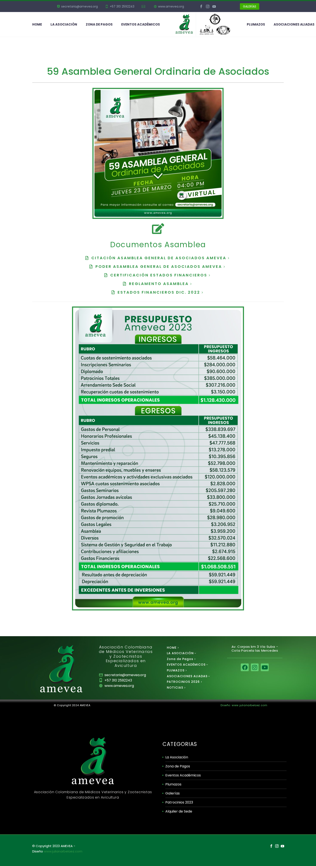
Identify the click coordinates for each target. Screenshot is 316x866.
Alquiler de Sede (178, 811)
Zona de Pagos (99, 24)
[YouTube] (214, 6)
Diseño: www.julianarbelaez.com (244, 705)
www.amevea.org (171, 6)
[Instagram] (207, 6)
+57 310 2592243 (122, 6)
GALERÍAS (249, 6)
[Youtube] (264, 667)
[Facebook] (201, 6)
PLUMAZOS (256, 24)
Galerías (172, 793)
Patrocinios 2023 (179, 802)
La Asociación (176, 757)
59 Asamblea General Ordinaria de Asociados (158, 71)
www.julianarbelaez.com (63, 851)
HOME (37, 24)
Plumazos (173, 784)
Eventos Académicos (183, 775)
